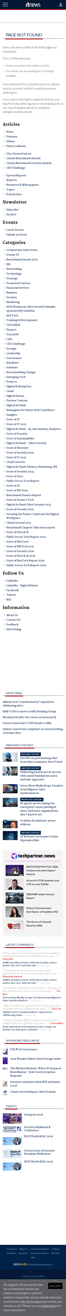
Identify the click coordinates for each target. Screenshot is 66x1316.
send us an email (13, 88)
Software (12, 368)
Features (11, 137)
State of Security (16, 434)
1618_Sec (56, 1008)
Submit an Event (16, 235)
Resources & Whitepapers (22, 185)
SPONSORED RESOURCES (22, 1040)
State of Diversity (17, 448)
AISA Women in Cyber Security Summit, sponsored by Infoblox (31, 309)
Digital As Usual (16, 405)
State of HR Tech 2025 (20, 546)
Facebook (12, 590)
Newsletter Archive (39, 1253)
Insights (11, 415)
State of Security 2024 (20, 472)
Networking (14, 269)
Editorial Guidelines (40, 1249)
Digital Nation (15, 396)
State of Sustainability (20, 439)
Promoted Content (18, 283)
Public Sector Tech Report (22, 481)
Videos (10, 141)
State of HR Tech (17, 490)
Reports (11, 180)
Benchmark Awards (23, 158)
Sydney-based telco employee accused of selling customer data (33, 731)
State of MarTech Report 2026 (25, 561)
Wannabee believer (12, 976)
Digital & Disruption (18, 386)
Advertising (13, 629)
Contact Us (13, 620)
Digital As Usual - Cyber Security (26, 443)
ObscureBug (56, 1023)
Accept (55, 1286)
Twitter (11, 595)
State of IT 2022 (16, 424)
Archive (11, 215)
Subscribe (12, 210)
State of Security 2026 (20, 551)
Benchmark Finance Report (23, 495)
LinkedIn (12, 581)
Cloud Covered (15, 462)
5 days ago (30, 1015)
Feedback (12, 625)
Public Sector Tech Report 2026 (26, 565)
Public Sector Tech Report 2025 (26, 537)
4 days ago (35, 1000)
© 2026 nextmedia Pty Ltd (40, 1264)
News (9, 132)
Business (11, 293)
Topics (10, 190)
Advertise (23, 1253)
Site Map (55, 1253)
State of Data (14, 476)
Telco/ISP (12, 334)
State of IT (13, 419)
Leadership (13, 353)
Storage (11, 349)
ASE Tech (12, 316)
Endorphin (8, 959)
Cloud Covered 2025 (18, 523)
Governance (14, 358)
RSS (8, 600)
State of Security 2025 (20, 509)
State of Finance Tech (20, 500)
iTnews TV (12, 255)
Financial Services (17, 288)
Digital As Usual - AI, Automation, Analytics (33, 429)
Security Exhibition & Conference (37, 1129)
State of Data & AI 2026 (20, 556)
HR (8, 264)
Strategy (11, 278)
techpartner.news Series (21, 250)
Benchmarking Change (20, 372)
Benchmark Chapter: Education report (30, 528)
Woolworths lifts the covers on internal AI (29, 718)
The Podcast (19, 154)
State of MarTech (17, 542)
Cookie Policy (49, 1306)
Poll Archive (14, 194)
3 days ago (44, 965)
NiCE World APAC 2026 (38, 1137)
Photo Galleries (16, 146)
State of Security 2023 (20, 453)
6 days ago (45, 1030)
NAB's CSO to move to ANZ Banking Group (29, 712)
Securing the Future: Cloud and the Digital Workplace (32, 516)
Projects (11, 382)
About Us (12, 615)
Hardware (12, 363)
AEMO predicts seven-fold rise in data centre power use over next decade (30, 964)
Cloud (10, 391)
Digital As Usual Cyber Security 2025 (28, 505)
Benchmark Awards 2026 (22, 260)
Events (11, 1106)
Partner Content (17, 401)
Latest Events (15, 230)
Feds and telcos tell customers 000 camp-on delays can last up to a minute (29, 1028)
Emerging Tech (16, 377)
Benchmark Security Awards (28, 163)
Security (11, 297)
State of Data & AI (17, 532)
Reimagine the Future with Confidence (30, 410)
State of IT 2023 (16, 457)
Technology (13, 274)
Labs (9, 339)
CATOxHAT (13, 325)
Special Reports (16, 175)
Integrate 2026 (33, 1115)
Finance (11, 330)
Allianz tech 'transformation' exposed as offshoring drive (28, 704)
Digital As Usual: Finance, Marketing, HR (31, 467)
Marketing (13, 302)
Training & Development (22, 320)
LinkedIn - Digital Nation (22, 586)
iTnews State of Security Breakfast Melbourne (39, 1152)
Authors (55, 1249)
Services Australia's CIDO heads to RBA (27, 723)
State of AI (13, 486)
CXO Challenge (15, 168)
